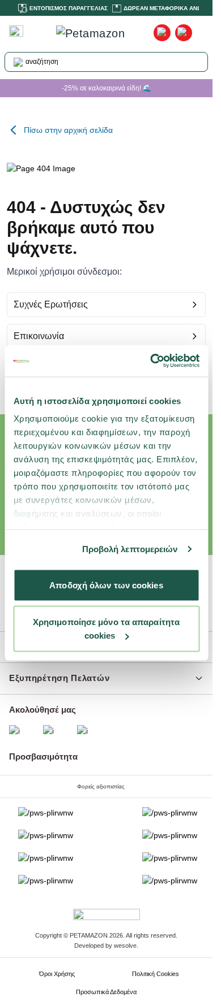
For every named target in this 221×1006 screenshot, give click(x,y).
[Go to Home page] (95, 33)
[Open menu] (16, 31)
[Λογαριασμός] (162, 32)
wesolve (125, 945)
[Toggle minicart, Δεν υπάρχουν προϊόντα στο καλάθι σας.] (183, 32)
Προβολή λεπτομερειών (130, 549)
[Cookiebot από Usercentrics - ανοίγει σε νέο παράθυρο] (151, 361)
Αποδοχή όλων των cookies (106, 584)
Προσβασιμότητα (43, 756)
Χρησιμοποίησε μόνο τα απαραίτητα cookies (106, 628)
